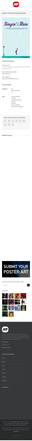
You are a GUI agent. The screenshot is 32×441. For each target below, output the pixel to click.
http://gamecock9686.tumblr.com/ (10, 78)
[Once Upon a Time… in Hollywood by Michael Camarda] (11, 296)
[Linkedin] (24, 120)
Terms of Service (24, 423)
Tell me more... (5, 342)
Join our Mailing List (17, 425)
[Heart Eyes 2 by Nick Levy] (11, 302)
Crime (3, 365)
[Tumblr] (16, 120)
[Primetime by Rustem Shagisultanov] (17, 308)
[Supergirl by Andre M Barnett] (5, 302)
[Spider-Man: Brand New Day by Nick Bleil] (11, 308)
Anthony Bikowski (6, 73)
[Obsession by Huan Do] (23, 296)
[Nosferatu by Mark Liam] (5, 296)
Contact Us (24, 425)
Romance (13, 103)
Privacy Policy (16, 423)
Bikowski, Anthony (15, 90)
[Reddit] (5, 124)
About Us (10, 423)
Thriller (4, 369)
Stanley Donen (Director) (17, 106)
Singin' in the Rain (15, 105)
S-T (12, 92)
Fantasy (4, 373)
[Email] (12, 124)
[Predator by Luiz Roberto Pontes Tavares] (5, 308)
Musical (13, 101)
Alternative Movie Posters (18, 421)
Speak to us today (6, 347)
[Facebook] (5, 120)
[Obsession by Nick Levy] (17, 296)
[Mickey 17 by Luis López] (11, 314)
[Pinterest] (12, 120)
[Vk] (9, 124)
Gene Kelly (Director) (16, 100)
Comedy (13, 98)
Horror (3, 361)
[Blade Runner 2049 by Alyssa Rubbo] (5, 314)
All (12, 89)
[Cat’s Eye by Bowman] (23, 308)
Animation (4, 380)
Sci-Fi (3, 358)
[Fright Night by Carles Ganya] (17, 302)
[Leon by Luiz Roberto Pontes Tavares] (23, 302)
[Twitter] (9, 120)
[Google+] (20, 120)
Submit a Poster (8, 425)
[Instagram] (19, 435)
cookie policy (15, 431)
